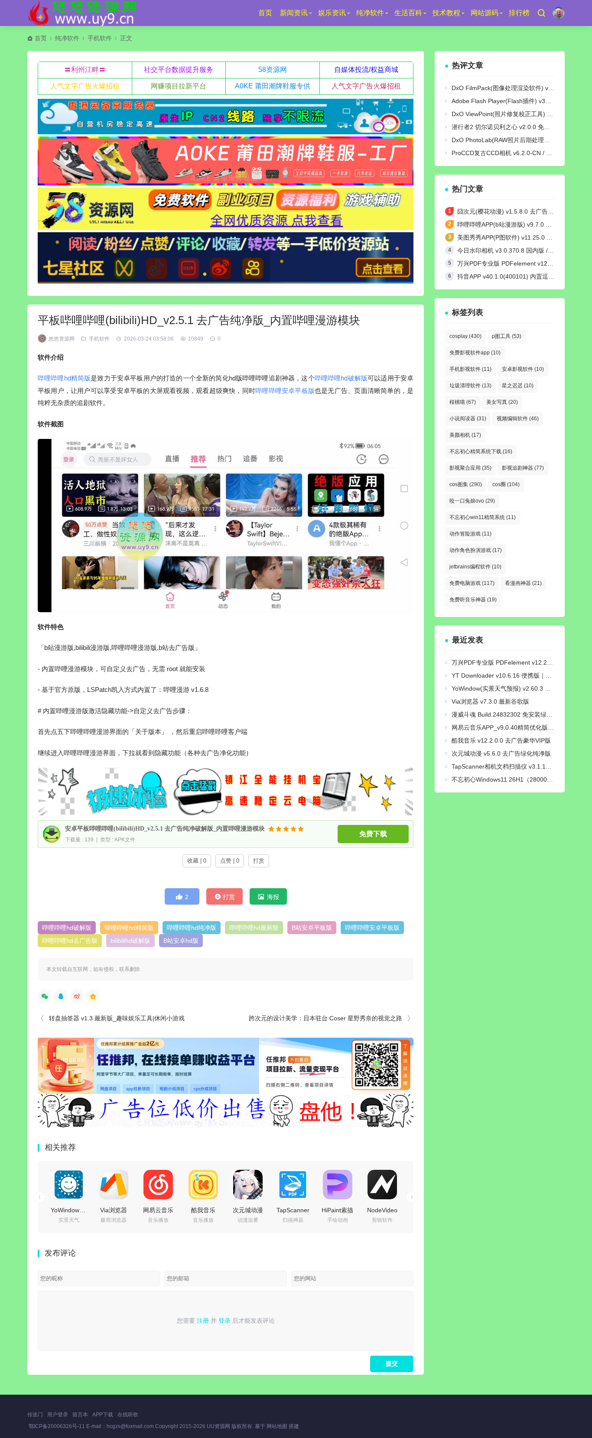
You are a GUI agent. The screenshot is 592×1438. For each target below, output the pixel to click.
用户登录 (57, 1415)
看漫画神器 (523, 583)
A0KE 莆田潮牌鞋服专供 (272, 86)
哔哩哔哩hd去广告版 (70, 940)
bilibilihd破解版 (130, 940)
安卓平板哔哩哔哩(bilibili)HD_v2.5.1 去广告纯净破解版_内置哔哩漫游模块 (165, 828)
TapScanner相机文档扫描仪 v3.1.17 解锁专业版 (516, 766)
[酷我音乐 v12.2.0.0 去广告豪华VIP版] (203, 1184)
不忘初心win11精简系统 (482, 517)
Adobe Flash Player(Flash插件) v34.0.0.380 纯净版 (521, 100)
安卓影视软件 (523, 369)
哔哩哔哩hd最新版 (254, 927)
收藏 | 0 (196, 860)
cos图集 (465, 484)
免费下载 (373, 833)
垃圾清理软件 (470, 386)
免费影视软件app (475, 353)
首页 (265, 12)
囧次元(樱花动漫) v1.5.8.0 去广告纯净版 (511, 211)
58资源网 (272, 69)
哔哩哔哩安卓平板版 (285, 390)
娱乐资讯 (332, 12)
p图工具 (506, 336)
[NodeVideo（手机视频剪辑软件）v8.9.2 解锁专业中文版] (382, 1184)
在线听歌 (127, 1415)
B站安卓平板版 (312, 927)
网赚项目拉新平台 (178, 86)
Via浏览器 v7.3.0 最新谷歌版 (490, 701)
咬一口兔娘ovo (472, 501)
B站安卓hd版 (180, 940)
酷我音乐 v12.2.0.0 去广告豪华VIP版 (501, 740)
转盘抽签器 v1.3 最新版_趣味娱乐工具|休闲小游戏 (117, 1018)
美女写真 (502, 402)
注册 (203, 1320)
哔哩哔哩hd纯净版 (191, 927)
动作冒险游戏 (470, 534)
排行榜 (519, 12)
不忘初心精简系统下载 (480, 451)
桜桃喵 (462, 402)
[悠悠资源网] (83, 13)
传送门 (35, 1415)
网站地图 (277, 1426)
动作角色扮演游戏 (475, 550)
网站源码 (484, 12)
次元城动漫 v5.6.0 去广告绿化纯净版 (501, 753)
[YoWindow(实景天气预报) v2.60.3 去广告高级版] (69, 1184)
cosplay (465, 336)
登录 (224, 1320)
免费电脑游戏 (471, 583)
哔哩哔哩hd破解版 (341, 378)
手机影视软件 (470, 369)
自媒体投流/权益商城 (366, 69)
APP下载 (102, 1415)
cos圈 (506, 484)
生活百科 (408, 12)
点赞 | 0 (229, 860)
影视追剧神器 (523, 468)
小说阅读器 (467, 418)
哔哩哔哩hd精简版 (64, 378)
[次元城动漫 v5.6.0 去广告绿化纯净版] (248, 1184)
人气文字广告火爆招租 (85, 86)
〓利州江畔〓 (85, 69)
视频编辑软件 (518, 418)
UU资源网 (218, 1426)
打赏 (258, 860)
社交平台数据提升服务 (178, 69)
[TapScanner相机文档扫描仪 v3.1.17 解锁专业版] (293, 1184)
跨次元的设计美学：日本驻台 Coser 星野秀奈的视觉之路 (325, 1018)
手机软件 (100, 38)
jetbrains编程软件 (475, 567)
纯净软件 (370, 12)
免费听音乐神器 (473, 600)
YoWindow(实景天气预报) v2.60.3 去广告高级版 (516, 688)
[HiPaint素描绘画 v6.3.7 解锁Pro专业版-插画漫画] (337, 1184)
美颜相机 (465, 435)
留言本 (80, 1415)
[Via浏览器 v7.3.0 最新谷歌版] (113, 1184)
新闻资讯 (294, 12)
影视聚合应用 (470, 468)
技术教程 (446, 12)
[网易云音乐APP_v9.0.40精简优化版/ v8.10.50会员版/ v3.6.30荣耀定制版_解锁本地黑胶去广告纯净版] (158, 1184)
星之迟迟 (517, 386)
